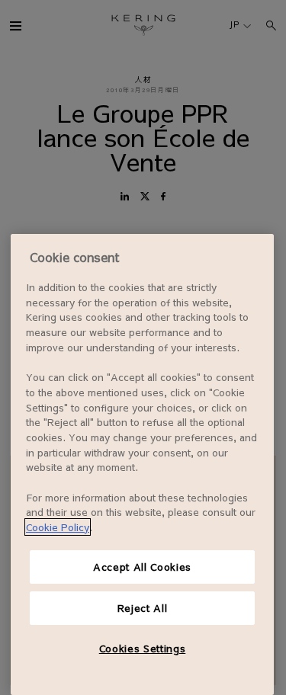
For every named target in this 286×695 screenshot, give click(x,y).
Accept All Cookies (142, 566)
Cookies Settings (142, 648)
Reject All (142, 608)
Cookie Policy (57, 527)
